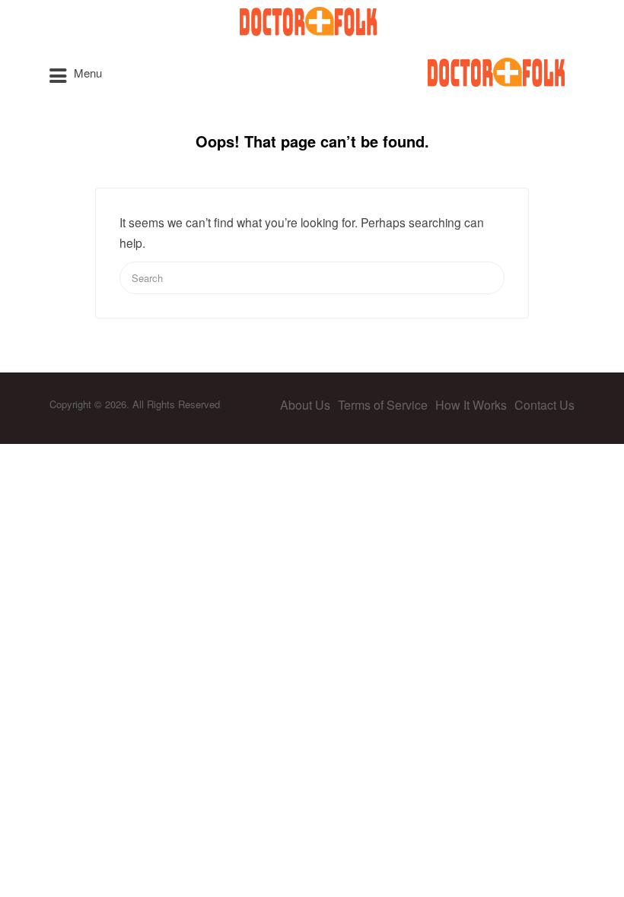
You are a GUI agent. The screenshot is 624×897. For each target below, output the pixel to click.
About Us (305, 405)
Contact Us (544, 405)
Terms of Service (383, 405)
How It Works (471, 405)
